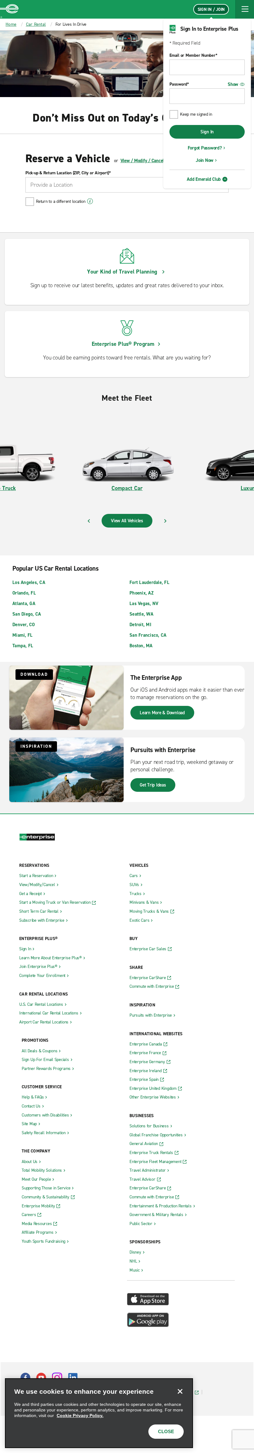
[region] (99, 1413)
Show (233, 84)
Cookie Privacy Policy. (80, 1415)
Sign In (207, 132)
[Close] (180, 1391)
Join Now (204, 160)
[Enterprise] (9, 9)
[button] (244, 9)
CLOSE (166, 1431)
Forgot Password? (205, 148)
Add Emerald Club (204, 179)
